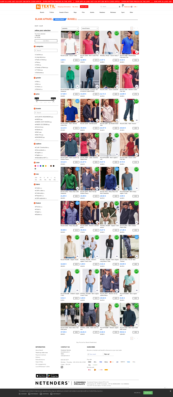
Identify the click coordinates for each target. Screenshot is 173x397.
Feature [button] (38, 203)
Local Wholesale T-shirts (43, 366)
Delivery (38, 357)
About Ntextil (39, 350)
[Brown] (51, 166)
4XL (45, 179)
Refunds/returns (40, 359)
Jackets (92, 12)
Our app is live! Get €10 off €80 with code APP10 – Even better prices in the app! (113, 1)
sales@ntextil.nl (65, 355)
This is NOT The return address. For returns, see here (99, 385)
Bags (75, 12)
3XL (41, 179)
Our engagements (41, 364)
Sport (122, 12)
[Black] (53, 166)
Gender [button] (38, 78)
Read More (100, 391)
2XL (36, 179)
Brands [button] (38, 108)
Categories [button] (39, 46)
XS (40, 177)
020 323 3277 (65, 359)
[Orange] (46, 166)
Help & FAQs (39, 362)
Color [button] (38, 162)
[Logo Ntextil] (46, 6)
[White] (48, 166)
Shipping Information (64, 6)
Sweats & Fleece (63, 12)
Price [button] (37, 94)
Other (131, 12)
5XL (50, 179)
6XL (55, 179)
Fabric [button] (38, 184)
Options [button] (38, 144)
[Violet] (38, 166)
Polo (83, 12)
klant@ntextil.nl (65, 352)
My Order (75, 6)
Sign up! (106, 354)
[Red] (35, 166)
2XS (36, 177)
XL (55, 177)
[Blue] (40, 166)
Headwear (102, 12)
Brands (42, 12)
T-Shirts (51, 12)
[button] (120, 6)
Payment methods (41, 355)
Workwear (113, 12)
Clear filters (46, 40)
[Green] (43, 166)
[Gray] (35, 169)
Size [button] (37, 174)
